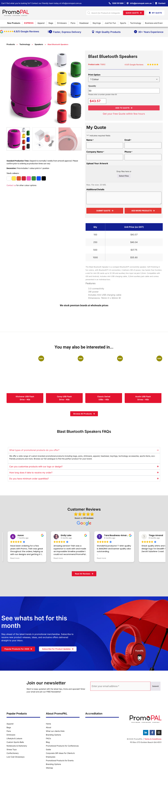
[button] (124, 107)
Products (11, 44)
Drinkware (11, 735)
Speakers (39, 44)
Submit (155, 686)
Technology (24, 44)
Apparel (10, 724)
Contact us (11, 185)
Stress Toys (12, 749)
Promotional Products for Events (60, 760)
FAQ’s (48, 738)
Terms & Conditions (152, 739)
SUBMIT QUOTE (103, 210)
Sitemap (49, 768)
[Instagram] (158, 732)
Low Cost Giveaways (15, 757)
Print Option (94, 75)
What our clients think (55, 731)
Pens (9, 731)
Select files (124, 176)
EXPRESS (28, 23)
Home (48, 724)
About (48, 727)
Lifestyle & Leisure (14, 738)
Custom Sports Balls (15, 742)
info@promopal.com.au (72, 3)
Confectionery (13, 753)
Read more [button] (14, 558)
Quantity (92, 86)
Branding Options (53, 735)
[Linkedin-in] (145, 732)
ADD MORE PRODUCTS (141, 210)
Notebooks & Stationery (17, 746)
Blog (48, 742)
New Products (13, 23)
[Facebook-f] (152, 732)
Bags (9, 727)
